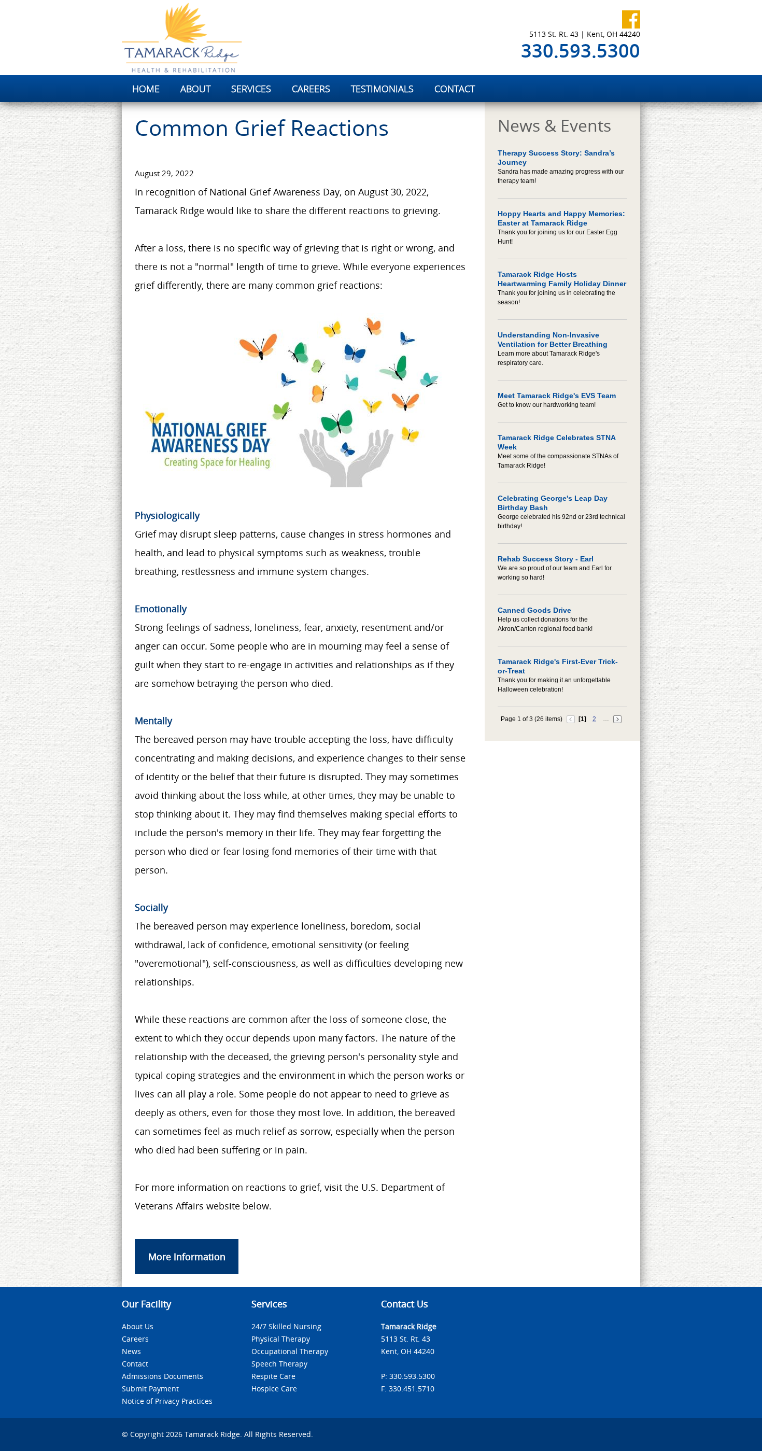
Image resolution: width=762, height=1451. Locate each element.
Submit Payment (150, 1388)
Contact (135, 1364)
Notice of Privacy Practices (167, 1401)
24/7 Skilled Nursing (286, 1326)
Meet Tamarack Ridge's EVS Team (557, 395)
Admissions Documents (162, 1376)
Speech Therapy (279, 1364)
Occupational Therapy (289, 1351)
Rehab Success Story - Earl (546, 559)
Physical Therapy (280, 1339)
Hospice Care (274, 1388)
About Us (137, 1326)
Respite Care (273, 1376)
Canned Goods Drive (534, 610)
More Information (186, 1256)
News (131, 1351)
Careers (135, 1339)
